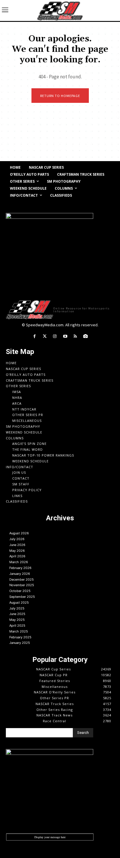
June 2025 (17, 614)
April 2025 (17, 625)
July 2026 (16, 539)
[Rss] (75, 336)
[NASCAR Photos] (85, 336)
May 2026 (17, 551)
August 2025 (19, 602)
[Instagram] (55, 336)
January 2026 (19, 574)
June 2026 (17, 545)
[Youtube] (65, 336)
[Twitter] (44, 336)
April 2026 (17, 556)
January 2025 (19, 643)
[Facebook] (34, 336)
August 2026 (19, 533)
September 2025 (22, 597)
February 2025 (20, 637)
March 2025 (18, 631)
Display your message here (50, 837)
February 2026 (20, 568)
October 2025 (20, 591)
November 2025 (21, 585)
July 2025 (16, 608)
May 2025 (17, 620)
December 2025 (21, 579)
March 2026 (18, 562)
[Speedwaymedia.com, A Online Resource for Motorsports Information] (59, 10)
